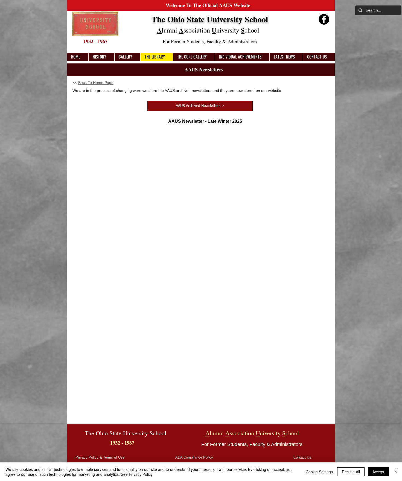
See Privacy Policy (137, 474)
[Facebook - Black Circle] (324, 19)
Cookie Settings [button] (319, 471)
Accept (378, 471)
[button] (127, 57)
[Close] (395, 472)
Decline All (351, 471)
